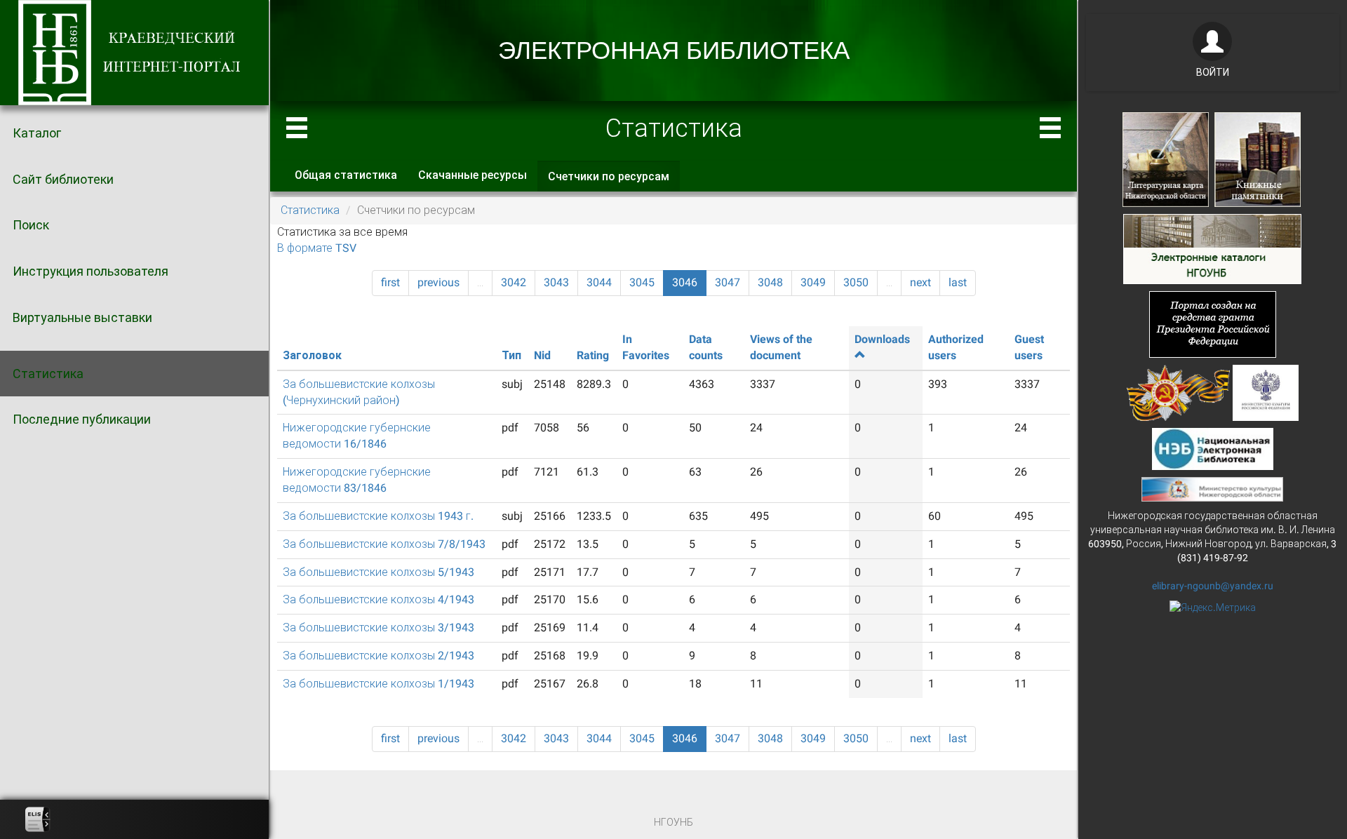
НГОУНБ (673, 822)
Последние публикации (82, 419)
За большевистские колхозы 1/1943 (378, 683)
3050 (856, 282)
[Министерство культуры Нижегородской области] (1212, 488)
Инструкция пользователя (90, 271)
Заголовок (312, 355)
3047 (727, 282)
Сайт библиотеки (63, 179)
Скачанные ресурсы (472, 175)
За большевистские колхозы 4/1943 (378, 599)
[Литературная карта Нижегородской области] (1165, 158)
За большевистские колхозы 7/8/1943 (384, 544)
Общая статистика (346, 175)
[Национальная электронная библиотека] (1212, 447)
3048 (770, 282)
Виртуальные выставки (82, 317)
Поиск (31, 224)
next (920, 282)
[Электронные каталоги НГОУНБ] (1212, 247)
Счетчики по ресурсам (614, 181)
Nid (542, 355)
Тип (511, 355)
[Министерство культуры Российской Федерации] (1265, 391)
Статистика (48, 373)
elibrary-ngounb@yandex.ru (1212, 585)
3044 (599, 282)
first (390, 282)
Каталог (37, 133)
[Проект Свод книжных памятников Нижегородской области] (1257, 158)
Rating (593, 355)
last (958, 282)
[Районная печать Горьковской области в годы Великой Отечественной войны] (1178, 391)
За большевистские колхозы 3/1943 (378, 627)
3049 (813, 282)
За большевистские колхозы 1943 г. (378, 516)
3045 (642, 282)
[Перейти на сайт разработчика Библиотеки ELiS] (38, 819)
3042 (513, 282)
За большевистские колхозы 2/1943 (378, 655)
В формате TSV (316, 248)
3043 (556, 282)
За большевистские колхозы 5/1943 (378, 572)
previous (438, 282)
